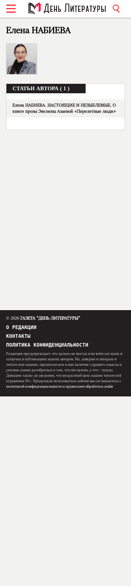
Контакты (18, 336)
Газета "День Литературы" (43, 318)
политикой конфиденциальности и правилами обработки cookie (59, 386)
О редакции (21, 327)
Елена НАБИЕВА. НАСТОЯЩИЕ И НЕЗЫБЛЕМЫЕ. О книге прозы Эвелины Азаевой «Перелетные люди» (64, 108)
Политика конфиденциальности (47, 345)
